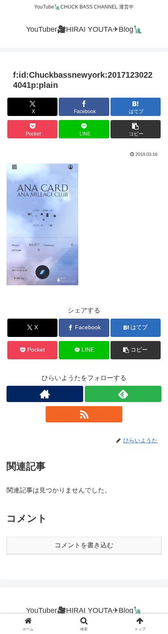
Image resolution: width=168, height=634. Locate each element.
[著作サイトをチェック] (45, 394)
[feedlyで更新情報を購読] (123, 394)
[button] (136, 129)
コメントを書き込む (84, 545)
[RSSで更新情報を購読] (84, 414)
